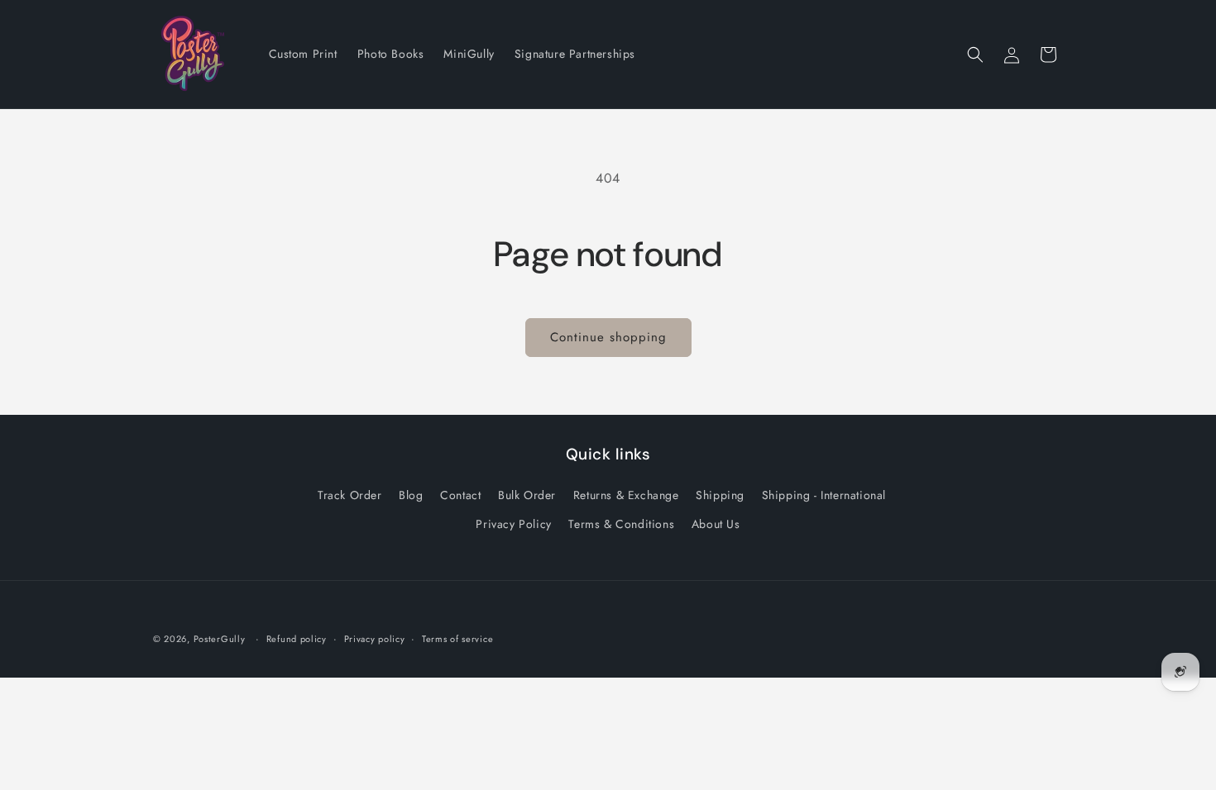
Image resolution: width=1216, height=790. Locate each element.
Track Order (350, 495)
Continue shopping (608, 337)
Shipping (720, 495)
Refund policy (296, 638)
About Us (716, 524)
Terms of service (457, 638)
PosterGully (220, 638)
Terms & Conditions (621, 524)
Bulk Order (527, 495)
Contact (460, 495)
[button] (975, 54)
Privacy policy (374, 638)
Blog (411, 495)
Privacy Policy (513, 524)
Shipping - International (824, 495)
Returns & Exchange (626, 495)
